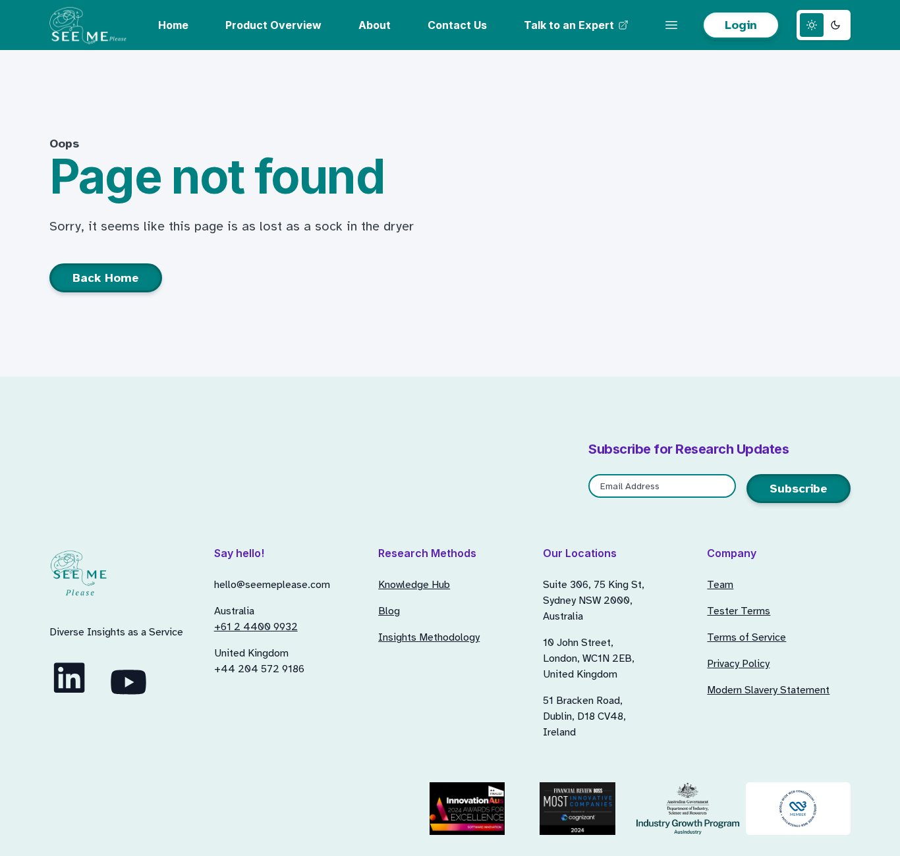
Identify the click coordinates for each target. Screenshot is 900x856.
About (374, 25)
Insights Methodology (429, 637)
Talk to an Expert (569, 25)
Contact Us (457, 25)
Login (741, 25)
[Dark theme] (835, 25)
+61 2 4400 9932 (256, 626)
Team (720, 584)
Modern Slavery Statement (768, 690)
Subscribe (799, 488)
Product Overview (273, 25)
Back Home (105, 278)
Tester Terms (738, 611)
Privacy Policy (738, 663)
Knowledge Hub (414, 584)
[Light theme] (812, 25)
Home (173, 25)
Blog (389, 611)
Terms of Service (746, 637)
